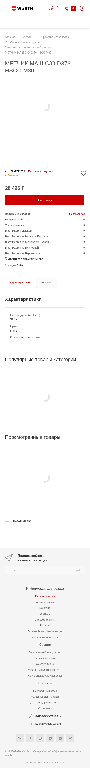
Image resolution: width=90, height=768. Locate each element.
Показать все (77, 213)
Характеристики (20, 282)
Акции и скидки (45, 602)
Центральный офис (45, 690)
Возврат (45, 625)
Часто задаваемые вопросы (45, 675)
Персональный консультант (45, 652)
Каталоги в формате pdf (45, 637)
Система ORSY (45, 664)
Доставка (45, 613)
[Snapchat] (60, 738)
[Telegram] (30, 738)
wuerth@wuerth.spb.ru (48, 723)
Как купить (45, 608)
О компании (45, 708)
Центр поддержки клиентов (45, 702)
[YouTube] (40, 738)
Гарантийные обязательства (45, 631)
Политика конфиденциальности (45, 762)
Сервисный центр (45, 658)
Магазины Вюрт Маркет (45, 696)
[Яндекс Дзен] (50, 738)
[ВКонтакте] (20, 738)
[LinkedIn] (70, 738)
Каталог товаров (45, 596)
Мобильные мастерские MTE (45, 669)
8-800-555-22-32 (46, 716)
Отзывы (46, 282)
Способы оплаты (45, 619)
